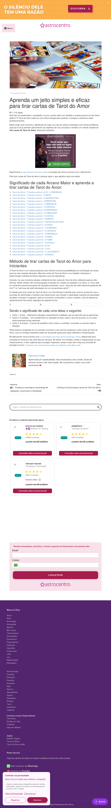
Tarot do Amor (13, 741)
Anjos (9, 615)
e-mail (77, 345)
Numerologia (12, 671)
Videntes (10, 724)
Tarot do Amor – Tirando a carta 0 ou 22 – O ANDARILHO (37, 192)
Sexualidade (12, 692)
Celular (15, 560)
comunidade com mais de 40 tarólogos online (60, 337)
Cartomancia (12, 633)
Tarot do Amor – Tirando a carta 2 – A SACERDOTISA (35, 198)
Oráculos (11, 677)
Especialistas (12, 642)
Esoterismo (12, 639)
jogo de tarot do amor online (35, 172)
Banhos (10, 627)
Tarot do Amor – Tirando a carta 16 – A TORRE (32, 240)
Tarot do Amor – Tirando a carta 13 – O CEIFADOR (34, 231)
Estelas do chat (13, 721)
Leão (9, 654)
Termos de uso (30, 794)
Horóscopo (12, 651)
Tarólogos (11, 718)
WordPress (69, 804)
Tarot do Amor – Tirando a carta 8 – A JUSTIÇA (33, 216)
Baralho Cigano (13, 738)
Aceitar (37, 800)
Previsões (11, 683)
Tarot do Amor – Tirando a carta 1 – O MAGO (31, 195)
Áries (9, 618)
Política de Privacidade (14, 794)
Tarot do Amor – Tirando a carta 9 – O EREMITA (33, 219)
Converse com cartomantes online (40, 345)
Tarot (12, 374)
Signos (10, 695)
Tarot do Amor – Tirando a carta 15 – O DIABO (32, 237)
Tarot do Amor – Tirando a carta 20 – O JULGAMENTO (36, 252)
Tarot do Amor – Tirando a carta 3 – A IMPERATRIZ (34, 201)
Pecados (10, 680)
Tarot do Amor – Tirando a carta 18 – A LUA (31, 246)
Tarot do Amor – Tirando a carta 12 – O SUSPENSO (34, 228)
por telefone (61, 345)
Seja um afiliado (14, 727)
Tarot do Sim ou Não (16, 744)
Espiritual (11, 645)
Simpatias (11, 698)
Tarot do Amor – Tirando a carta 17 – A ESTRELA (33, 243)
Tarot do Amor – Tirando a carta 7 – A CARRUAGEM (34, 213)
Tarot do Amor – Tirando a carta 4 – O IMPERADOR (34, 204)
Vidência (10, 710)
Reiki (9, 686)
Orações (10, 674)
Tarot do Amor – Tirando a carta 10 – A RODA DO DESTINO (38, 222)
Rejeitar (15, 800)
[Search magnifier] (98, 407)
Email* (15, 550)
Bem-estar (11, 630)
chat (69, 345)
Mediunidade (12, 660)
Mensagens (12, 663)
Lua (8, 657)
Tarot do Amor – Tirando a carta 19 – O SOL (31, 249)
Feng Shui (11, 648)
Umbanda (11, 707)
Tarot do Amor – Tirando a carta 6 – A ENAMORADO (35, 210)
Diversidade (12, 636)
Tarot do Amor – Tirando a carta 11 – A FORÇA (32, 225)
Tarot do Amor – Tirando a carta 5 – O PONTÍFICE (33, 207)
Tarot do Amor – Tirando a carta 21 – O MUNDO (33, 255)
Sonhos (10, 701)
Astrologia (11, 621)
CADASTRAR (55, 575)
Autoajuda (11, 624)
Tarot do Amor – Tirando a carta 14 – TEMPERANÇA (34, 234)
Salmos (10, 689)
